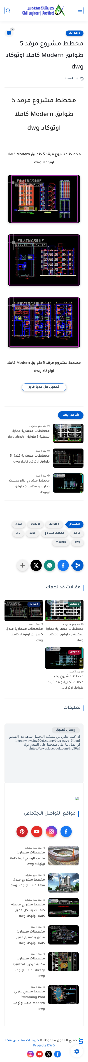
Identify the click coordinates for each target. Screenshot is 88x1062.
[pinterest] (22, 831)
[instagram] (51, 831)
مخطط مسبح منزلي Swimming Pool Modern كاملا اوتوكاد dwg (29, 1000)
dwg (77, 542)
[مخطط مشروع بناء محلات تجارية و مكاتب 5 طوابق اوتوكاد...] (68, 483)
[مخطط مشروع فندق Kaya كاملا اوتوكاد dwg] (63, 883)
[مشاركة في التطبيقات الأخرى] (22, 565)
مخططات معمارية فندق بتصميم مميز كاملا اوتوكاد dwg (30, 937)
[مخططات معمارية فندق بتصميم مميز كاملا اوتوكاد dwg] (63, 935)
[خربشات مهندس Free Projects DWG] (44, 10)
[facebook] (66, 831)
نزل (18, 533)
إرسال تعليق (65, 730)
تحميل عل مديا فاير (44, 387)
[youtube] (36, 831)
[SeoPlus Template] (80, 1041)
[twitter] (48, 1054)
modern (61, 542)
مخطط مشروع (55, 533)
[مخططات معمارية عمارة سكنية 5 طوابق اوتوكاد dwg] (68, 433)
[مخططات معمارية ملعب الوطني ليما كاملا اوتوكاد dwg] (63, 855)
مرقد (33, 533)
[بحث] (8, 10)
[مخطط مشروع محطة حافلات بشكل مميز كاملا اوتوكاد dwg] (63, 907)
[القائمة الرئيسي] (80, 10)
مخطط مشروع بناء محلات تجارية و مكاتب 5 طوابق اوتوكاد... (29, 486)
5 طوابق (74, 33)
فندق (18, 524)
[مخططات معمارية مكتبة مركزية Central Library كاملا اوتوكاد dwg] (63, 961)
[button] (63, 565)
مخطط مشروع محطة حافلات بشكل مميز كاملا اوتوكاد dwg (28, 910)
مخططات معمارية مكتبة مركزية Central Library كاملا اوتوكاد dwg (29, 967)
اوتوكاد (35, 524)
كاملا (77, 533)
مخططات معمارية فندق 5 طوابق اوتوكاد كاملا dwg (30, 459)
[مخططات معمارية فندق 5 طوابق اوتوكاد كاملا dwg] (68, 458)
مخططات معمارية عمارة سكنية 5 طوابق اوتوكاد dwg (29, 434)
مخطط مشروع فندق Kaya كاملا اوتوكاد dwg (28, 883)
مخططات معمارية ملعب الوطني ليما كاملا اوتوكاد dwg (27, 858)
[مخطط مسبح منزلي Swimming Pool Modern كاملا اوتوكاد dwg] (63, 994)
